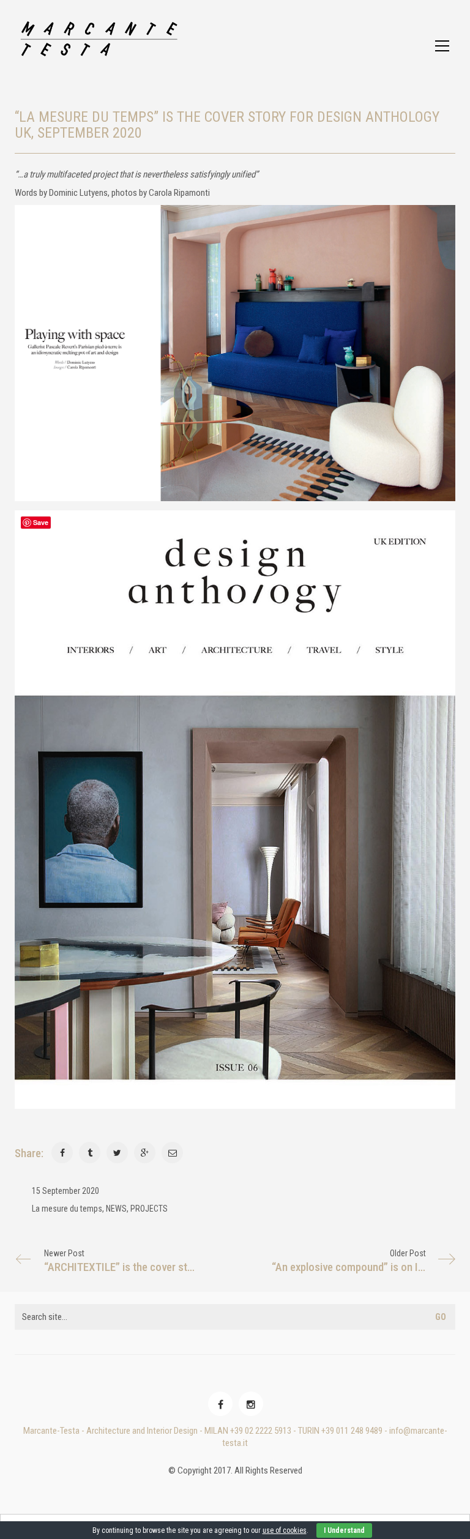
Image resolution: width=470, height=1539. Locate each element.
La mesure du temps (67, 1208)
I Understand (344, 1530)
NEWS (116, 1208)
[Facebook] (220, 1404)
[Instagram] (251, 1404)
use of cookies (285, 1530)
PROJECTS (149, 1208)
